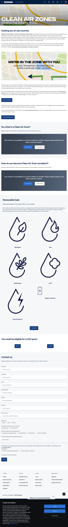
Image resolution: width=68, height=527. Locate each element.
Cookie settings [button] (28, 147)
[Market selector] (53, 2)
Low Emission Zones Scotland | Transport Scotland (25, 47)
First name (3, 366)
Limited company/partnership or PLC (11, 450)
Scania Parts (22, 479)
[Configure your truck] (57, 2)
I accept (54, 506)
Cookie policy (14, 523)
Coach (14, 422)
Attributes (5, 488)
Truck (4, 422)
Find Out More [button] (34, 328)
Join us (36, 476)
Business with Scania (56, 482)
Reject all (55, 511)
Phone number (4, 413)
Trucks (4, 476)
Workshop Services (23, 476)
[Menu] (2, 2)
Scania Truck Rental (42, 433)
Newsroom (54, 476)
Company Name (4, 389)
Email (2, 382)
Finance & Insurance (23, 485)
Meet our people (38, 479)
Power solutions (6, 482)
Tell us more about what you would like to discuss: (11, 436)
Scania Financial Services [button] (8, 117)
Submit (4, 459)
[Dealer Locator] (49, 2)
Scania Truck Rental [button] (7, 100)
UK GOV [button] (17, 346)
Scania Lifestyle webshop (57, 479)
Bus (9, 422)
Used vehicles (14, 428)
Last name (3, 374)
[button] (62, 2)
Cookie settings (55, 515)
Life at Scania (38, 482)
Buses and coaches (7, 479)
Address (3, 397)
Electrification (32, 433)
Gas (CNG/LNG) (22, 433)
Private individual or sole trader (28, 450)
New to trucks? (38, 485)
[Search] (45, 2)
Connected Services (23, 482)
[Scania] (8, 2)
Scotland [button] (50, 346)
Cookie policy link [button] (39, 147)
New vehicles (6, 428)
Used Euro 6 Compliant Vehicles (9, 433)
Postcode (3, 405)
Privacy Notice (7, 447)
